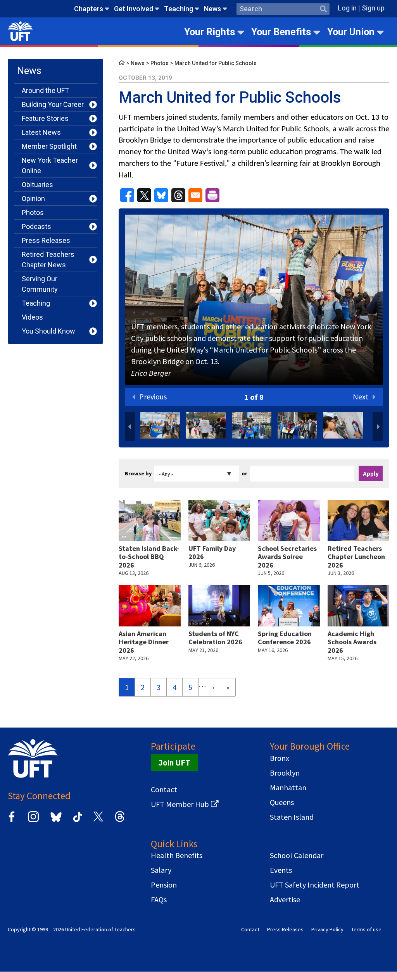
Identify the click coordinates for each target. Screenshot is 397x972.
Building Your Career (53, 104)
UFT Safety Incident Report (314, 885)
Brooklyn (285, 773)
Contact (164, 789)
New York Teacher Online (50, 165)
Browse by (138, 473)
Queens (282, 802)
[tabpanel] (254, 301)
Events (281, 870)
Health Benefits (176, 855)
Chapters (88, 9)
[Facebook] (12, 821)
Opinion (33, 198)
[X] (98, 821)
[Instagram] (33, 821)
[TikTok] (76, 821)
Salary (161, 870)
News (212, 9)
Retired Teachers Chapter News (48, 259)
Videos (32, 317)
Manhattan (288, 787)
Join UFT (174, 762)
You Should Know (48, 331)
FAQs (159, 899)
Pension (164, 885)
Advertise (285, 899)
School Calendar (296, 855)
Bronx (279, 758)
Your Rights (209, 32)
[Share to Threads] (178, 195)
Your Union (351, 32)
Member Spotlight (49, 146)
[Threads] (120, 821)
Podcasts (36, 226)
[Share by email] (195, 195)
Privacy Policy (327, 929)
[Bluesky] (55, 822)
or (244, 473)
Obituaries (37, 185)
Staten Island (292, 817)
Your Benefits (281, 32)
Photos (33, 212)
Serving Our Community (40, 284)
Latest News (41, 132)
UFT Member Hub (180, 804)
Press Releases (46, 240)
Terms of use (366, 929)
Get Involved (133, 9)
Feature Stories (45, 118)
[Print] (212, 195)
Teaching (178, 9)
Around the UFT (45, 90)
